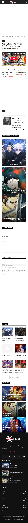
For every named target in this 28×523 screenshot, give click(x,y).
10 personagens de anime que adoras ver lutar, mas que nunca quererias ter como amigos (12, 396)
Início (3, 36)
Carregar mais (13, 377)
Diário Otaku (14, 110)
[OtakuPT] (14, 2)
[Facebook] (12, 129)
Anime (6, 36)
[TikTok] (18, 129)
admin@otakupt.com (12, 452)
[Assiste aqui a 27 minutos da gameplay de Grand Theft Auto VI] (7, 364)
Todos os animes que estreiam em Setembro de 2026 (14, 218)
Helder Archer (7, 48)
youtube (11, 76)
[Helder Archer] (7, 124)
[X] (21, 129)
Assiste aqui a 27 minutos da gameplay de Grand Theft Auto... (7, 370)
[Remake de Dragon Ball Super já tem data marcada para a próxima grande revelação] (14, 424)
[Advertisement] (14, 20)
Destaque (8, 110)
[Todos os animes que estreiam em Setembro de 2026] (14, 208)
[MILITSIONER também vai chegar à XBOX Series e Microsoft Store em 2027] (21, 364)
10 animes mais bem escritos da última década (14, 163)
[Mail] (16, 129)
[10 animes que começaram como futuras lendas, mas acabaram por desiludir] (14, 180)
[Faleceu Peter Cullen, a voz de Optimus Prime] (7, 348)
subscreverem (21, 74)
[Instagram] (14, 129)
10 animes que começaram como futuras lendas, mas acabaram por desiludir (14, 190)
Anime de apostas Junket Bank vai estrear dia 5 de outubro (20, 355)
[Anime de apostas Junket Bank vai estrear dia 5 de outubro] (21, 348)
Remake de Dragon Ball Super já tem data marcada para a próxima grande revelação (14, 427)
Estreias (13, 216)
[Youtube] (23, 129)
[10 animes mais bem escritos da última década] (14, 152)
